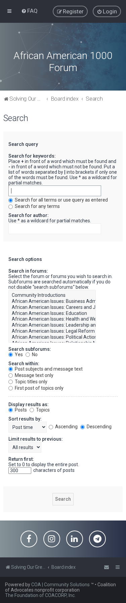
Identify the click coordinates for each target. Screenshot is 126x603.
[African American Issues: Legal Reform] (52, 331)
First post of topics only (39, 388)
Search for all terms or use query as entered (61, 200)
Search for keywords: (32, 156)
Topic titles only (30, 381)
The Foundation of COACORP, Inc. (40, 595)
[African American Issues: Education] (52, 314)
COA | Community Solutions (60, 584)
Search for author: (28, 215)
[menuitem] (29, 11)
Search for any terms (37, 206)
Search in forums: (28, 271)
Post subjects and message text (48, 369)
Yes (18, 354)
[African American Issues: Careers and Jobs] (52, 308)
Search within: (23, 363)
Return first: (21, 459)
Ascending (66, 426)
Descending (99, 426)
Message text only (33, 375)
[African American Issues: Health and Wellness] (52, 319)
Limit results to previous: (35, 439)
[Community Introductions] (52, 295)
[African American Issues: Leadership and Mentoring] (52, 325)
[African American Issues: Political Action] (52, 337)
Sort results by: (25, 419)
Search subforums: (29, 349)
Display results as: (28, 404)
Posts (20, 410)
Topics (42, 410)
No (34, 354)
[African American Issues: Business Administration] (52, 301)
